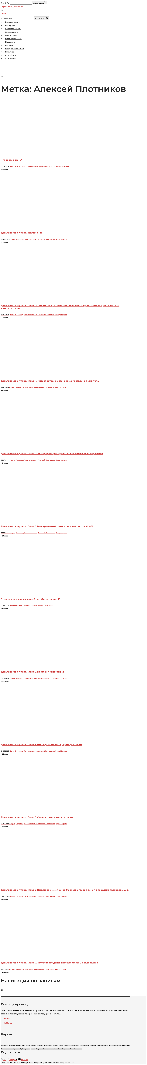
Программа (10, 25)
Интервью (12, 1045)
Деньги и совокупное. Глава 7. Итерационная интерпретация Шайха (41, 744)
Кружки (33, 1045)
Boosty (7, 1018)
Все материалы (13, 22)
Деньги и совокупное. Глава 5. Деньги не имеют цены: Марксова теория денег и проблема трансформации (65, 890)
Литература (48, 1045)
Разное (33, 1049)
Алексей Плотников (47, 167)
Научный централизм (71, 1045)
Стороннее (10, 58)
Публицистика (21, 167)
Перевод (9, 45)
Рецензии (39, 1049)
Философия (11, 35)
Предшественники (14, 49)
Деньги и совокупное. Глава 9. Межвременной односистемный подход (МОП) (47, 526)
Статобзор (10, 55)
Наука (12, 167)
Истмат (18, 1045)
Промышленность (7, 1049)
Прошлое (10, 42)
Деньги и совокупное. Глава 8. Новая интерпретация (32, 671)
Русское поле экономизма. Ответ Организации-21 (30, 599)
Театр (72, 1049)
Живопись (4, 1045)
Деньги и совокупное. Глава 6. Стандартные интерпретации (37, 817)
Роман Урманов (62, 167)
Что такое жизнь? (11, 160)
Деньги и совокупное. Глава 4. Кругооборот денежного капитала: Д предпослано (49, 962)
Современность (13, 29)
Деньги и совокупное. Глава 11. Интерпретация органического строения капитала (50, 381)
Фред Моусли (61, 239)
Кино (23, 1045)
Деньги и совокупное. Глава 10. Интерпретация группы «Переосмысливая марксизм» (52, 453)
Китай (28, 1045)
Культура (9, 52)
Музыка (55, 1045)
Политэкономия (13, 39)
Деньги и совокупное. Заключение (21, 232)
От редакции (11, 32)
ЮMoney (8, 1023)
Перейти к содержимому (12, 6)
